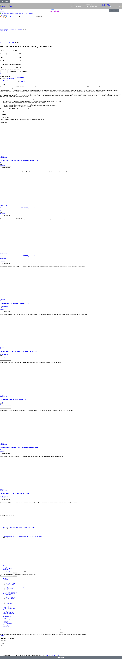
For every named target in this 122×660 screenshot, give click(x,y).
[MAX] (120, 6)
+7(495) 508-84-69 (106, 4)
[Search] (106, 10)
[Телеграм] (114, 6)
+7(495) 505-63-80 (106, 5)
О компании (22, 81)
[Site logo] (4, 6)
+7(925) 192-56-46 (106, 6)
